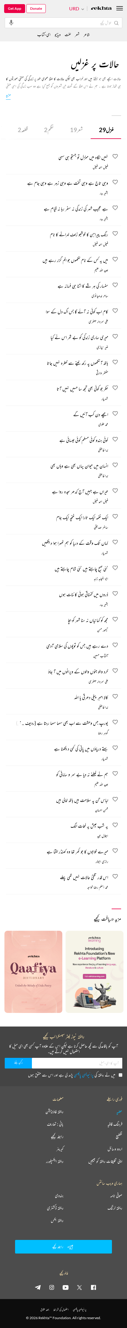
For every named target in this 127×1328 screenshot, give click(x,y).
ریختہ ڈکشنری (55, 1208)
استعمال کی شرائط (61, 1309)
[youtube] (65, 1287)
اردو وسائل (115, 1149)
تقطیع (119, 1136)
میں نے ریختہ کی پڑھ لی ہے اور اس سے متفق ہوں (71, 1075)
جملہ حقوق (44, 1309)
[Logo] (101, 8)
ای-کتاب (44, 34)
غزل (106, 129)
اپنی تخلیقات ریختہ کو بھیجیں (105, 1161)
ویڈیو (58, 34)
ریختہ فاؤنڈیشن (54, 1111)
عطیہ (119, 1111)
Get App (14, 8)
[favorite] (115, 157)
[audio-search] (11, 22)
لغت (68, 34)
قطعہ (23, 129)
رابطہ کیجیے (57, 1136)
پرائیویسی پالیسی (84, 1075)
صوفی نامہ (116, 1195)
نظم (49, 129)
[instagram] (51, 1287)
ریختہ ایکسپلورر (55, 1161)
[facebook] (93, 1287)
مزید (8, 94)
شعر (76, 129)
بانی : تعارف (55, 1124)
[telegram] (38, 1287)
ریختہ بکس (57, 1220)
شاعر (87, 34)
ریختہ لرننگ (115, 1208)
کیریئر (60, 1149)
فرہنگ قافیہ (115, 1124)
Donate (36, 8)
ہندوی (59, 1195)
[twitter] (79, 1287)
